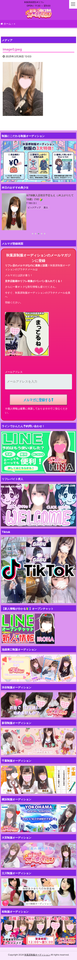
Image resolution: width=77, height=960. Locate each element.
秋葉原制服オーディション (37, 954)
